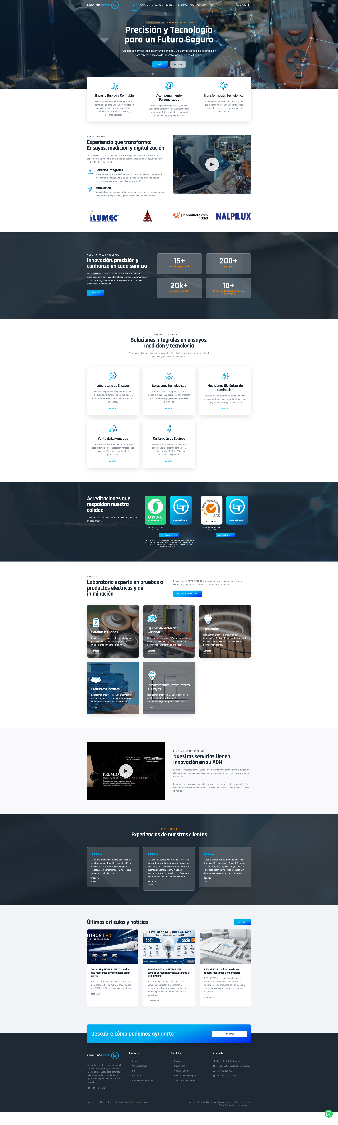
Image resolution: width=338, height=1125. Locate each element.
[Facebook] (94, 1088)
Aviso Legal (91, 1102)
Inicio (134, 5)
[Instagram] (99, 1088)
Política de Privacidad (106, 1102)
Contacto (201, 5)
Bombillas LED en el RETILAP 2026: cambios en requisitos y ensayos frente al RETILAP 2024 (168, 973)
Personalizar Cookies (141, 1102)
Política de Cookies (124, 1102)
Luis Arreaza (246, 1105)
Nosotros (182, 5)
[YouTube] (103, 1088)
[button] (212, 164)
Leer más (96, 994)
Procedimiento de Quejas (144, 1080)
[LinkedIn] (89, 1088)
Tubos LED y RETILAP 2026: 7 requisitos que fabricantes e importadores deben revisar (110, 973)
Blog (192, 5)
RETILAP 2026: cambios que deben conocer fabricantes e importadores (222, 971)
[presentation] (112, 946)
